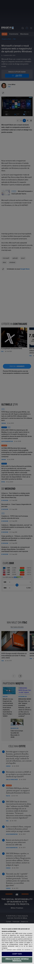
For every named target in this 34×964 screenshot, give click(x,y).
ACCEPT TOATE (17, 954)
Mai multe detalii (13, 948)
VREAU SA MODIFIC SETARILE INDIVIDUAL (17, 960)
